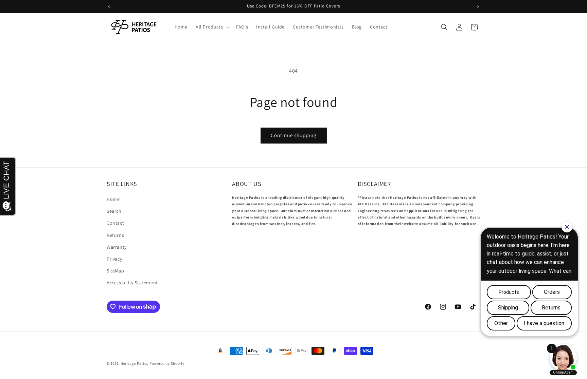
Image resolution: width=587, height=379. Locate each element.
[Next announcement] (477, 6)
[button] (212, 27)
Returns (115, 235)
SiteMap (115, 271)
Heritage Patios (135, 363)
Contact (115, 223)
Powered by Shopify (166, 363)
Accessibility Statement (132, 283)
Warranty (117, 247)
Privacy (114, 259)
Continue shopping (294, 135)
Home (113, 199)
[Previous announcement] (109, 6)
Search (114, 211)
